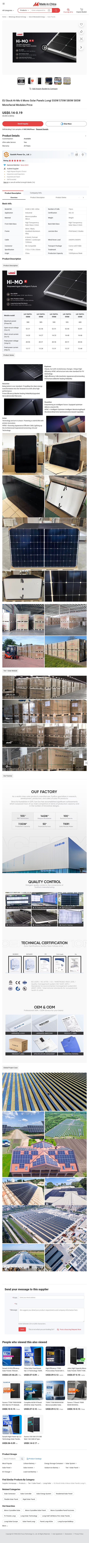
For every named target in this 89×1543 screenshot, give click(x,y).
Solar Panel (6, 1467)
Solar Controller (26, 1494)
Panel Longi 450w (46, 1521)
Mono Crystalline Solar (12, 1510)
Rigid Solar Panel (29, 1499)
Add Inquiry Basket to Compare (44, 88)
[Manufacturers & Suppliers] (44, 4)
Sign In (5, 182)
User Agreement (57, 1534)
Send (22, 1329)
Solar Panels (51, 17)
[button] (79, 197)
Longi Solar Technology (29, 1516)
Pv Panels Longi (10, 1516)
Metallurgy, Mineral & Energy (17, 17)
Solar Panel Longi (29, 1521)
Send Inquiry (23, 124)
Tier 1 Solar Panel (72, 1467)
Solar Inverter (28, 1467)
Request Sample (42, 129)
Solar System (70, 1463)
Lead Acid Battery (29, 1472)
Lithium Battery (29, 1463)
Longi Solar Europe (11, 1521)
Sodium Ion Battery (51, 1467)
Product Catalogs (35, 1459)
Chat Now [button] (68, 124)
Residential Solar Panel (64, 1494)
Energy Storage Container (53, 1463)
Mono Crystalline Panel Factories (62, 1510)
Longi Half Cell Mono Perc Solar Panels (56, 1516)
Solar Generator (10, 1494)
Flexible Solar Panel (11, 1499)
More (4, 1526)
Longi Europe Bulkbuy (65, 1521)
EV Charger (6, 1472)
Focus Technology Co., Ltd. (29, 1534)
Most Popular (7, 1463)
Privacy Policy (79, 1534)
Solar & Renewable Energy (37, 17)
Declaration (68, 1534)
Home (4, 17)
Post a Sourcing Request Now (69, 1329)
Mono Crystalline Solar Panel (35, 1510)
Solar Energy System (43, 1494)
